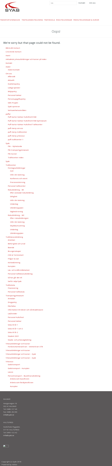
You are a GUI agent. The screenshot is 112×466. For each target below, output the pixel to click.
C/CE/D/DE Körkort (13, 52)
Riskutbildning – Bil (16, 190)
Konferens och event (18, 178)
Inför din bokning (17, 175)
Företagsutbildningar (16, 168)
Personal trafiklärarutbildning (20, 274)
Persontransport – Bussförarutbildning (24, 376)
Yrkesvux (9, 361)
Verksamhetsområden (17, 110)
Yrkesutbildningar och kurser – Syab (21, 354)
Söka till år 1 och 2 (15, 328)
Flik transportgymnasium (18, 150)
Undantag (14, 204)
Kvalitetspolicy (14, 84)
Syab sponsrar (14, 106)
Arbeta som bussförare (19, 379)
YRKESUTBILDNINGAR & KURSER (86, 20)
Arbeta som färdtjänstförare (21, 382)
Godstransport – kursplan (18, 368)
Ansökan (11, 240)
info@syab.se (8, 415)
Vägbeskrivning (16, 211)
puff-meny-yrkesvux (16, 136)
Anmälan (11, 298)
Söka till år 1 (13, 325)
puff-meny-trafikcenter (17, 132)
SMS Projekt (13, 103)
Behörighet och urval (16, 244)
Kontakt (82, 3)
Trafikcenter (11, 165)
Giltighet (13, 196)
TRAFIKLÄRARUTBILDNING (32, 20)
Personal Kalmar (15, 95)
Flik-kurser (12, 154)
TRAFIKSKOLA (49, 20)
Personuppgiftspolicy (17, 99)
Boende (11, 247)
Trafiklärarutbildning (14, 237)
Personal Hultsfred (16, 317)
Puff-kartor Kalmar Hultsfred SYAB (22, 117)
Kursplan (11, 266)
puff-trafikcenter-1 (16, 139)
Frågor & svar (13, 259)
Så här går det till (15, 277)
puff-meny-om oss (15, 128)
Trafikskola (10, 285)
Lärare (10, 372)
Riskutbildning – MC (16, 215)
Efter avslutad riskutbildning (22, 193)
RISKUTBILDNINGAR (64, 20)
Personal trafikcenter (17, 186)
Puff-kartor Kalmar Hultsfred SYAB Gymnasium (27, 121)
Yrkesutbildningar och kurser (18, 344)
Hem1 (8, 55)
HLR (11, 171)
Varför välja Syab (15, 281)
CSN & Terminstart (16, 255)
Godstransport (14, 364)
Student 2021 (13, 336)
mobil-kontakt (14, 70)
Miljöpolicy (12, 91)
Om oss (92, 3)
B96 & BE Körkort (13, 48)
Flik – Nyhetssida (15, 146)
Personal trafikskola (16, 292)
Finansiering (13, 288)
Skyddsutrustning (17, 226)
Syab (8, 143)
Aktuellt (11, 80)
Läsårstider (12, 313)
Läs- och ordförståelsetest (19, 270)
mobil (8, 67)
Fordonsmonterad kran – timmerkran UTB (25, 346)
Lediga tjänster (14, 88)
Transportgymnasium (15, 295)
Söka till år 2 (13, 332)
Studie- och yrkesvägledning (19, 340)
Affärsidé (11, 76)
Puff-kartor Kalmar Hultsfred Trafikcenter (25, 124)
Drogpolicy (12, 302)
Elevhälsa (12, 306)
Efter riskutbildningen (19, 218)
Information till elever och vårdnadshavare (25, 310)
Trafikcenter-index (15, 157)
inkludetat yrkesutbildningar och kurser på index (26, 59)
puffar (8, 114)
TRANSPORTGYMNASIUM (10, 20)
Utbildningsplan (16, 208)
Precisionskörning (17, 182)
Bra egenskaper (14, 251)
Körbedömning (14, 262)
